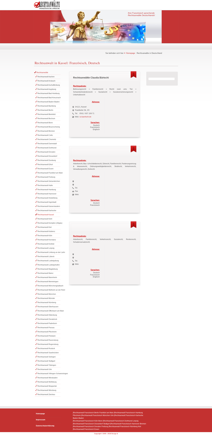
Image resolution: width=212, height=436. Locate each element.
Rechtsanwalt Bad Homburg (48, 93)
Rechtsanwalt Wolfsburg (47, 382)
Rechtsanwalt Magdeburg (47, 269)
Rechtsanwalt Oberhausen (47, 307)
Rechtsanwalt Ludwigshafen (48, 265)
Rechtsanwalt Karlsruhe (46, 210)
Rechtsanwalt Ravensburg (47, 340)
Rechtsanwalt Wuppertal (47, 386)
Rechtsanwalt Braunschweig (48, 127)
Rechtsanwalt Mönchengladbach (48, 286)
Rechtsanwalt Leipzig (45, 248)
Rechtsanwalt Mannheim (47, 277)
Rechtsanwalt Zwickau (46, 394)
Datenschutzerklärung (45, 426)
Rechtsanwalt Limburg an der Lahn (48, 252)
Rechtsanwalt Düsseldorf (47, 156)
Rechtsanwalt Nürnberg (46, 302)
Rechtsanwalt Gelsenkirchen (48, 181)
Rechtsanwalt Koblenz (46, 231)
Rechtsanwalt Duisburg (46, 160)
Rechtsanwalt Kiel (44, 227)
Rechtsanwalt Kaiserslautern (48, 206)
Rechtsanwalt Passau (46, 328)
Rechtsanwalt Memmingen (47, 282)
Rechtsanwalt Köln (44, 236)
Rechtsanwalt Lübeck (45, 256)
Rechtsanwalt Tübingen (46, 365)
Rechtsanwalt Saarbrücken (48, 353)
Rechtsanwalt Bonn (45, 123)
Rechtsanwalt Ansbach (46, 81)
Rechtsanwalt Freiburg (46, 177)
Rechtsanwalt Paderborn (47, 323)
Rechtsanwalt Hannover (46, 194)
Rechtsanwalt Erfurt (45, 165)
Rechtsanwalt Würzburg (46, 390)
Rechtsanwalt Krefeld (45, 244)
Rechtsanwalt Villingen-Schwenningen (48, 374)
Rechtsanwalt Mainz (45, 273)
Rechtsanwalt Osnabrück (47, 319)
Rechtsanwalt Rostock (46, 348)
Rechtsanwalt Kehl (44, 219)
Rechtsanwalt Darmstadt (47, 144)
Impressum (40, 420)
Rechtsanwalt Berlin (45, 110)
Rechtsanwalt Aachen (46, 77)
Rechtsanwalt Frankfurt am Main (48, 173)
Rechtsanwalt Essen (45, 169)
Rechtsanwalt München (46, 294)
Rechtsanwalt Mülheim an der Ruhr (48, 290)
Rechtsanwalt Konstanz (46, 240)
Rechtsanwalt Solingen (46, 357)
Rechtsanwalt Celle (45, 135)
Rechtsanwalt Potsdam (46, 336)
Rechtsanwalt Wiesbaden (47, 378)
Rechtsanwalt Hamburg (46, 190)
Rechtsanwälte (42, 73)
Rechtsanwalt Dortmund (46, 148)
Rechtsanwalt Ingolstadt (46, 202)
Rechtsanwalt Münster (46, 298)
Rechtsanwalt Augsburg (46, 89)
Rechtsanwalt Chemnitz (46, 139)
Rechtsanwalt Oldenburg (47, 315)
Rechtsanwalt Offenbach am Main (48, 311)
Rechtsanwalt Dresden (46, 152)
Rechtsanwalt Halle (45, 185)
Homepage (130, 53)
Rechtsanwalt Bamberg (46, 106)
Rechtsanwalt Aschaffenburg (48, 85)
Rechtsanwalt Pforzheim (47, 332)
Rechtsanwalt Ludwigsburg (48, 261)
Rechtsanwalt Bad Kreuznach (48, 98)
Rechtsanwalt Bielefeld (46, 114)
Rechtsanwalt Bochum (46, 119)
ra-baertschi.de (85, 117)
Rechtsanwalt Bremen (46, 131)
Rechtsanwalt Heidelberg (47, 198)
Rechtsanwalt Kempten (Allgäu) (48, 223)
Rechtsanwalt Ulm (44, 369)
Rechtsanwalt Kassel (45, 215)
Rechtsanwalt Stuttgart (46, 361)
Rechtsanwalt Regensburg (47, 344)
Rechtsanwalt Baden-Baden (48, 102)
